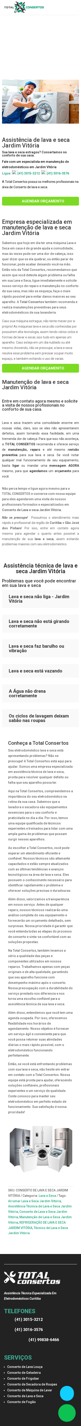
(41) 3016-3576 (58, 173)
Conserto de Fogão (21, 1402)
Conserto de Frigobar (23, 1378)
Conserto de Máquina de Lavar (29, 1390)
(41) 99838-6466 (44, 1339)
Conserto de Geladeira (24, 1372)
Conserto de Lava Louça (25, 1367)
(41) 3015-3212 (29, 173)
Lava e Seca (47, 1195)
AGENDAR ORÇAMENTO (43, 201)
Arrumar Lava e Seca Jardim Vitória (34, 1201)
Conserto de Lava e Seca (25, 1396)
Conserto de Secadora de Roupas (32, 1384)
